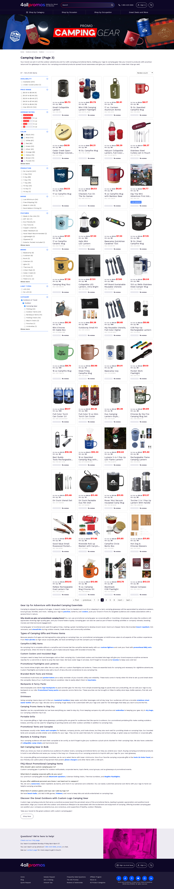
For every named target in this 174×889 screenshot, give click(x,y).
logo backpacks (48, 688)
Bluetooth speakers (57, 777)
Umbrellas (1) (31, 326)
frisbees (59, 793)
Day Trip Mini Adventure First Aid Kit (139, 195)
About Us (93, 880)
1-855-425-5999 (50, 847)
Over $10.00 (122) (29, 107)
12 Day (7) (27, 189)
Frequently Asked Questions (76, 877)
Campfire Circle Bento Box (112, 545)
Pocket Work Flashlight (136, 372)
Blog (22, 880)
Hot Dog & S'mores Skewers (138, 545)
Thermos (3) (28, 267)
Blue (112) (29, 138)
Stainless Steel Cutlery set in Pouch (140, 151)
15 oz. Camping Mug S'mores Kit (86, 588)
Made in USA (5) (29, 205)
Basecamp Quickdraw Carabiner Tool (115, 242)
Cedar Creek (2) (29, 273)
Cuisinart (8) (28, 256)
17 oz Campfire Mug (62, 194)
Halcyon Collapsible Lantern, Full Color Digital (114, 151)
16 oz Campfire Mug (62, 371)
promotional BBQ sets (143, 647)
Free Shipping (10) (30, 202)
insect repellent (142, 627)
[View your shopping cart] (151, 5)
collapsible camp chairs (32, 743)
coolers (85, 612)
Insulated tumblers (62, 700)
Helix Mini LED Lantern (84, 242)
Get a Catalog (48, 880)
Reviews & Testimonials (75, 882)
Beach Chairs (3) (32, 321)
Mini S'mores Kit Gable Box (59, 328)
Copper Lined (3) (29, 228)
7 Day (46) (27, 183)
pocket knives (49, 678)
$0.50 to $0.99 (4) (30, 93)
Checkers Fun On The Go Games (87, 195)
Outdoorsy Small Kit (88, 327)
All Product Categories (97, 882)
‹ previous (86, 600)
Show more (25, 164)
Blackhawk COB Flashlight (112, 588)
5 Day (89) (27, 177)
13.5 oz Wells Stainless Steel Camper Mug (141, 285)
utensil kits (36, 629)
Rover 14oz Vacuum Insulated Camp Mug (114, 501)
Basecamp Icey (112, 371)
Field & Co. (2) (28, 279)
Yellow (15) (30, 155)
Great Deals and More (138, 12)
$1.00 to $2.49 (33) (30, 96)
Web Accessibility (146, 882)
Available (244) (29, 82)
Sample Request (49, 877)
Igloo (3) (26, 264)
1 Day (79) (27, 180)
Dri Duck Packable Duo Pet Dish (87, 501)
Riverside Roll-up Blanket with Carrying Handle (89, 545)
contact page (32, 850)
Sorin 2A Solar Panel (142, 757)
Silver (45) (30, 149)
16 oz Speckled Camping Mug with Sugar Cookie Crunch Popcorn (89, 458)
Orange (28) (30, 152)
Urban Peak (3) (29, 270)
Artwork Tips (48, 882)
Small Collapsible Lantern (61, 108)
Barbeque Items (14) (34, 315)
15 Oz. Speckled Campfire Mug (137, 108)
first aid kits (30, 640)
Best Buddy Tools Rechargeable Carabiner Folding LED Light (63, 458)
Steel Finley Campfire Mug (85, 372)
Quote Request (26, 882)
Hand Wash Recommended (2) (35, 234)
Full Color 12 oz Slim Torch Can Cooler (88, 415)
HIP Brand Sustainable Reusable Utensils (115, 285)
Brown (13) (30, 158)
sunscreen (35, 784)
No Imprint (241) (29, 171)
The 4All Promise (72, 880)
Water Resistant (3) (30, 231)
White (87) (30, 141)
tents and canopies (49, 730)
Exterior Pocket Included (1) (34, 242)
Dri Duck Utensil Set (62, 500)
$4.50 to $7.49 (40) (30, 101)
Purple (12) (30, 161)
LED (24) (26, 289)
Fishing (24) (30, 309)
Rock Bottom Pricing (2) (32, 208)
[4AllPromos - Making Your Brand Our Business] (33, 5)
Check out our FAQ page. (30, 840)
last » (129, 600)
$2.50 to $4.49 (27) (30, 98)
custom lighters (107, 647)
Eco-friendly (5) (29, 222)
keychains (92, 680)
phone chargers (71, 760)
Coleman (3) (28, 261)
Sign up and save (126, 865)
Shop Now (27, 816)
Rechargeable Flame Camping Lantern (140, 458)
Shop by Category (36, 12)
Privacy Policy (136, 882)
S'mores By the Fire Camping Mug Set (139, 415)
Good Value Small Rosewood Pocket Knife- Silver (61, 545)
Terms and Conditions (124, 882)
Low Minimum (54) (30, 199)
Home (23, 877)
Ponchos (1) (30, 324)
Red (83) (29, 143)
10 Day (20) (27, 186)
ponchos (66, 612)
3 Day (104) (27, 174)
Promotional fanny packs (48, 690)
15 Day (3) (27, 192)
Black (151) (30, 135)
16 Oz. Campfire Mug (88, 150)
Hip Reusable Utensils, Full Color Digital (115, 328)
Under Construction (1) (32, 85)
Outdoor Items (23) (33, 312)
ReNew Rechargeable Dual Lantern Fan (63, 588)
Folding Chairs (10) (33, 318)
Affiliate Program (96, 877)
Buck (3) (26, 258)
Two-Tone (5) (28, 225)
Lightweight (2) (29, 236)
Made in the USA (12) (31, 216)
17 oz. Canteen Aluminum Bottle (113, 108)
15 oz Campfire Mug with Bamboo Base (114, 195)
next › (120, 600)
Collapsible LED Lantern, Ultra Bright (88, 285)
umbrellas (120, 710)
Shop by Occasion (69, 12)
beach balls (32, 793)
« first (76, 600)
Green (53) (30, 146)
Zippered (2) (28, 239)
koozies (116, 660)
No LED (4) (27, 292)
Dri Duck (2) (28, 276)
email (59, 847)
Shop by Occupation (103, 12)
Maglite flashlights (112, 777)
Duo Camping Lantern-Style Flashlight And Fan (113, 415)
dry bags (149, 710)
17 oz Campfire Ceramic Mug (60, 242)
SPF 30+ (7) (27, 219)
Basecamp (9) (28, 253)
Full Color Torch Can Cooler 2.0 (60, 415)
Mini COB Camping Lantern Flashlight (87, 108)
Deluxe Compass (138, 587)
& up (35, 118)
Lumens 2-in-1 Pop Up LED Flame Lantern (115, 458)
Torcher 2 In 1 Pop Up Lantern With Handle (140, 501)
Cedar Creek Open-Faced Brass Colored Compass (62, 151)
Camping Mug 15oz (61, 284)
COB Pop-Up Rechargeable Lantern (140, 328)
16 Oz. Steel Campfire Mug (137, 242)
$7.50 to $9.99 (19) (30, 104)
